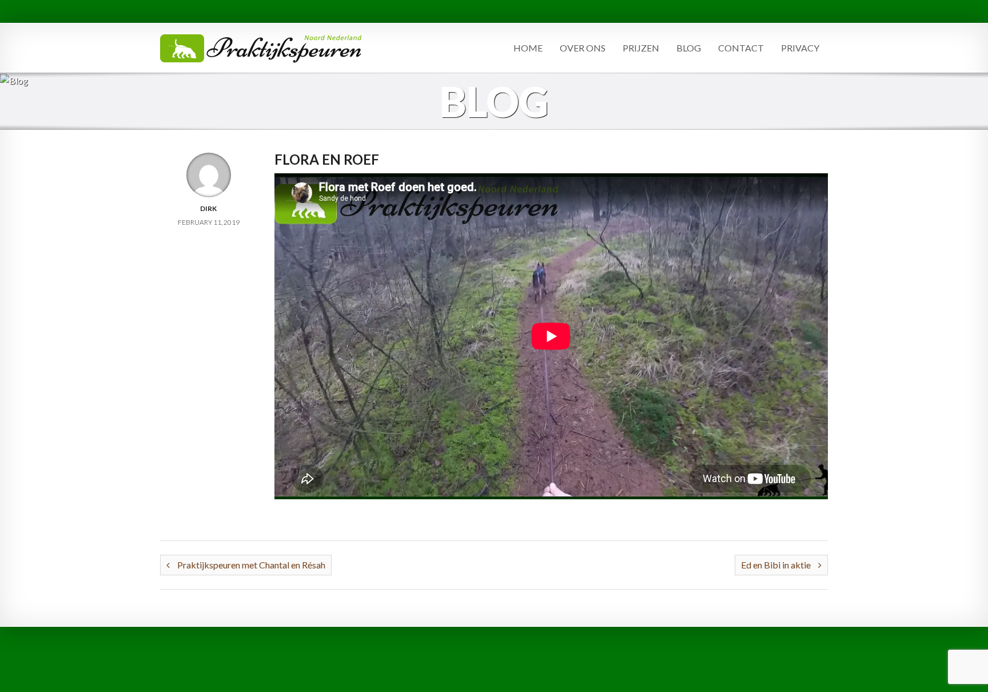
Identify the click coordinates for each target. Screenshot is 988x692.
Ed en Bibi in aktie (776, 564)
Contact (741, 47)
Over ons (582, 47)
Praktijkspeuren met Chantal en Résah (250, 564)
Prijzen (641, 47)
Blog (688, 47)
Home (528, 47)
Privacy (800, 47)
